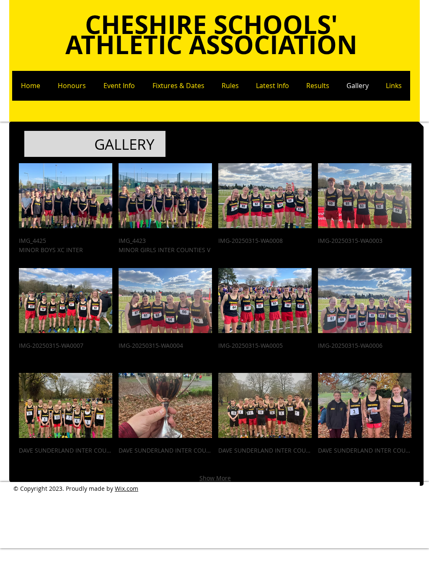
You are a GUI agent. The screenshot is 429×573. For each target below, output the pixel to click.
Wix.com (126, 488)
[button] (65, 212)
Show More (215, 478)
